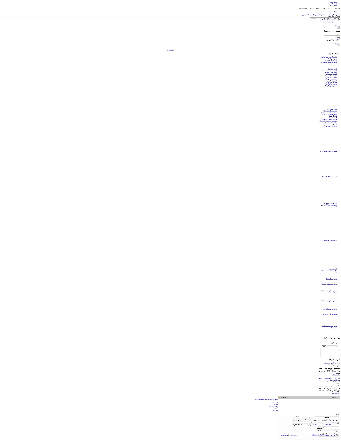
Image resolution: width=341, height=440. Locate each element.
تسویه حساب (293, 435)
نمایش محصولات (325, 19)
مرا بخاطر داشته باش (332, 40)
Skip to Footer (333, 5)
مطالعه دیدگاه (336, 375)
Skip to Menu (333, 2)
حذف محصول (328, 424)
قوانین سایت (274, 402)
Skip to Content (332, 4)
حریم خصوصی (273, 406)
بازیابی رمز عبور (335, 39)
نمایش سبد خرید (335, 19)
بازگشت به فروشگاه (318, 435)
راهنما (276, 404)
